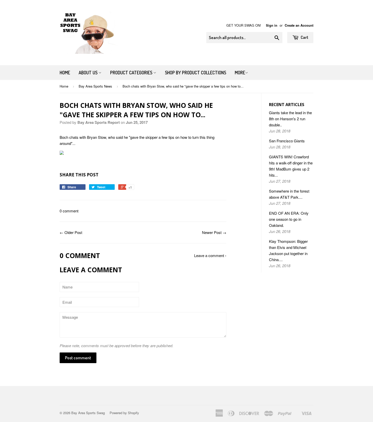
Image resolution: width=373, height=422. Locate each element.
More (240, 72)
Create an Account (299, 25)
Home (65, 72)
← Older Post (71, 232)
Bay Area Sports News (95, 86)
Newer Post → (214, 232)
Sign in (271, 25)
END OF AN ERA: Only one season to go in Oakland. (289, 219)
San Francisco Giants (287, 140)
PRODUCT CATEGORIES (131, 72)
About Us (88, 72)
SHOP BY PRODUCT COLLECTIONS (195, 72)
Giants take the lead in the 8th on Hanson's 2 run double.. (290, 118)
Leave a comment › (210, 255)
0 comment (69, 210)
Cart (304, 37)
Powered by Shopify (124, 412)
